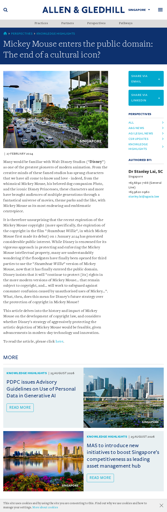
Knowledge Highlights (56, 33)
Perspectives (96, 23)
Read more (20, 408)
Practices (41, 23)
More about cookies (45, 507)
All (131, 122)
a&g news (136, 128)
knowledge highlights (138, 147)
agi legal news (141, 133)
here (59, 341)
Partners (67, 23)
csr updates (139, 139)
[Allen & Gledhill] (83, 10)
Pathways (125, 23)
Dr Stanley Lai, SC (146, 171)
